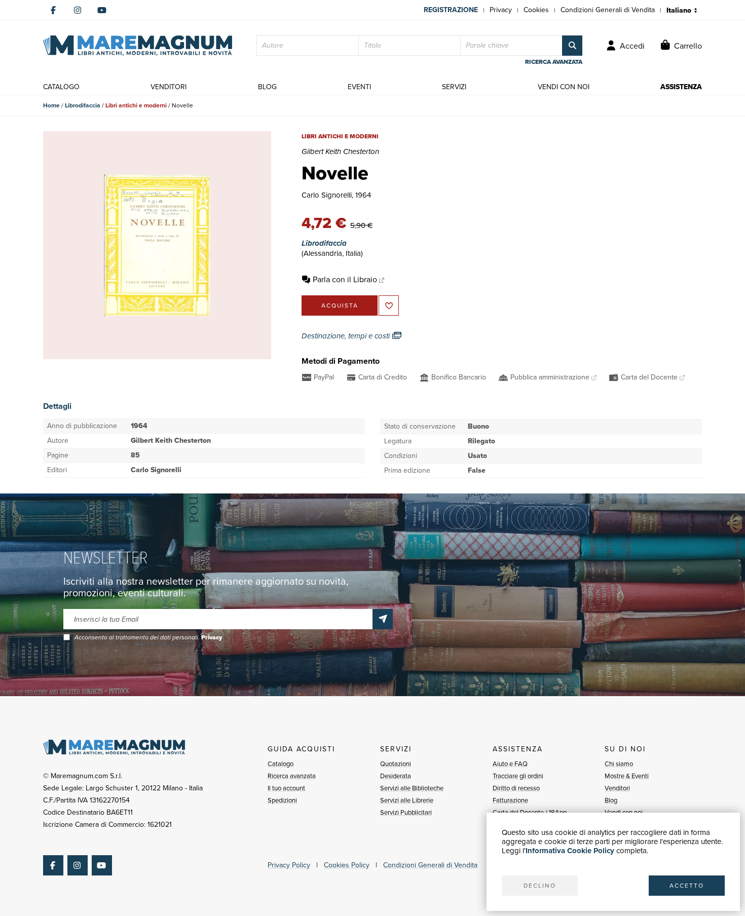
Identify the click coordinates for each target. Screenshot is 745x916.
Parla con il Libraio (345, 279)
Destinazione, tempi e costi (347, 336)
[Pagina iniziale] (137, 45)
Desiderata (395, 776)
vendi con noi (563, 87)
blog (267, 87)
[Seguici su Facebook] (53, 10)
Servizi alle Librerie (406, 800)
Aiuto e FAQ (510, 764)
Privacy (501, 10)
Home (51, 105)
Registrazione (451, 10)
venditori (169, 87)
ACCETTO (686, 885)
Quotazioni (395, 764)
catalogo (61, 87)
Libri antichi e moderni (136, 105)
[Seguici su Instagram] (77, 10)
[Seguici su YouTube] (102, 10)
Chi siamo (619, 764)
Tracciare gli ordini (518, 776)
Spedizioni (282, 800)
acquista (339, 305)
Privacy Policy (289, 865)
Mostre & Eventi (627, 776)
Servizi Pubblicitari (406, 812)
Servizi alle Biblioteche (411, 788)
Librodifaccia (82, 105)
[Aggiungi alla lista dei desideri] (389, 305)
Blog (611, 800)
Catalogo (280, 764)
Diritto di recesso (516, 788)
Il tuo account (286, 788)
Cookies (536, 10)
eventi (359, 87)
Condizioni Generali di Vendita (608, 10)
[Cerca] (572, 45)
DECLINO (540, 885)
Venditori (617, 788)
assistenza (681, 87)
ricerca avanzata (553, 61)
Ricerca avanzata (292, 776)
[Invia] (382, 619)
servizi (454, 87)
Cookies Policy (346, 865)
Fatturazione (510, 800)
